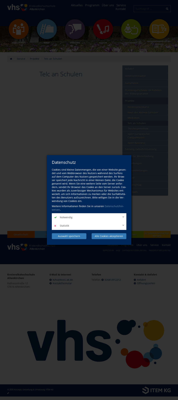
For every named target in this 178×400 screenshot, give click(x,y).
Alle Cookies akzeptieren (109, 236)
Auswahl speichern (69, 236)
